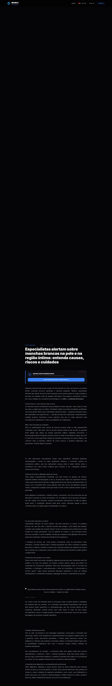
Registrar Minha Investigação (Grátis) (56, 379)
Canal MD (91, 3)
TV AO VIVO (83, 3)
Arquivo (73, 3)
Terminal (101, 3)
